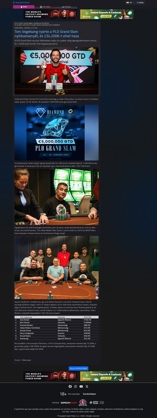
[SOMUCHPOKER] (69, 402)
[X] (86, 386)
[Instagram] (75, 386)
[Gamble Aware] (89, 393)
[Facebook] (70, 386)
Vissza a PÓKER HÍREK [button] (78, 368)
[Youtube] (81, 386)
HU (131, 2)
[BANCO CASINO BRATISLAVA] (83, 402)
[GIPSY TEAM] (97, 402)
